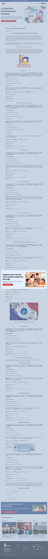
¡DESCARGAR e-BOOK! (8, 284)
